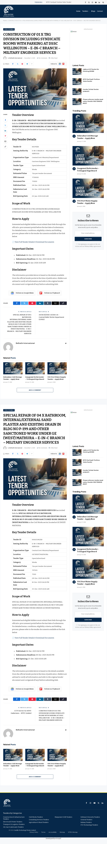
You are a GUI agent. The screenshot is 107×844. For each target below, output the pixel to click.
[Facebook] (5, 120)
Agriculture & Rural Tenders (38, 822)
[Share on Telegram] (27, 64)
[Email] (5, 141)
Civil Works (9, 29)
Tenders (85, 11)
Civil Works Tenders (36, 817)
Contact (100, 11)
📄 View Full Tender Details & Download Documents (33, 242)
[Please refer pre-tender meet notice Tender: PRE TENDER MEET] (77, 101)
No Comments (43, 58)
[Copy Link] (5, 146)
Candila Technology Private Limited (25, 830)
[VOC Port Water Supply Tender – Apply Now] (57, 368)
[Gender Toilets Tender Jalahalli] (77, 91)
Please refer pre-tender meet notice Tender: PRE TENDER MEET (93, 101)
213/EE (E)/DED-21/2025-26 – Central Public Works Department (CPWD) (51, 317)
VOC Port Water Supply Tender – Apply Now (56, 378)
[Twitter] (5, 125)
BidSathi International (15, 58)
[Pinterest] (5, 136)
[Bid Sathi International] (8, 11)
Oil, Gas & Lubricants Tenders (13, 827)
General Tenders (86, 820)
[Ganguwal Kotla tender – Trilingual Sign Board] (35, 368)
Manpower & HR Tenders (63, 817)
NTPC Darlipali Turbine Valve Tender (58, 2)
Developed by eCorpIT (53, 838)
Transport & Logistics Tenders (14, 824)
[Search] (103, 2)
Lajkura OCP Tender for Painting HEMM (91, 70)
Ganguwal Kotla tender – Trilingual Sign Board (34, 378)
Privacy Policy (89, 246)
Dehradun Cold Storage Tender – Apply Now (12, 378)
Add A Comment (35, 390)
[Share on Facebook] (13, 64)
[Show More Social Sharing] (32, 64)
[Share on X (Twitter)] (17, 64)
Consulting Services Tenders (39, 820)
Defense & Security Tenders (90, 817)
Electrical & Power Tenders (12, 822)
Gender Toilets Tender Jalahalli (91, 90)
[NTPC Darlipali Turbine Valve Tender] (77, 81)
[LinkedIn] (5, 131)
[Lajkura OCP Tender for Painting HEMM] (77, 71)
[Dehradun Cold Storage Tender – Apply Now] (13, 368)
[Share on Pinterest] (22, 64)
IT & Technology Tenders (89, 825)
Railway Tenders (86, 822)
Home (78, 11)
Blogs (93, 11)
